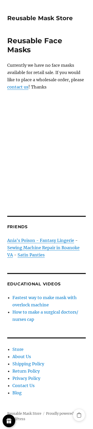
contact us (17, 87)
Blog (17, 392)
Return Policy (26, 371)
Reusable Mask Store (40, 18)
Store (18, 349)
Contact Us (23, 385)
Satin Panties (31, 254)
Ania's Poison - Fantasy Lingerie (40, 240)
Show (9, 421)
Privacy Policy (26, 378)
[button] (79, 415)
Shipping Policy (28, 363)
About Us (21, 356)
